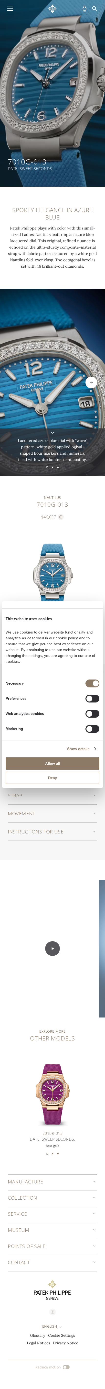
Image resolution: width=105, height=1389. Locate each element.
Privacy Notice (65, 1343)
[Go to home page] (52, 8)
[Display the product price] (61, 517)
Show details (78, 749)
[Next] (91, 382)
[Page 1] (47, 467)
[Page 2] (52, 467)
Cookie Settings (61, 1335)
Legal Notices (38, 1343)
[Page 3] (58, 467)
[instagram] (52, 1312)
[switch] (92, 698)
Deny (52, 778)
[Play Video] (52, 948)
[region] (52, 93)
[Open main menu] (10, 8)
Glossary (37, 1335)
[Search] (94, 8)
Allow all (52, 763)
